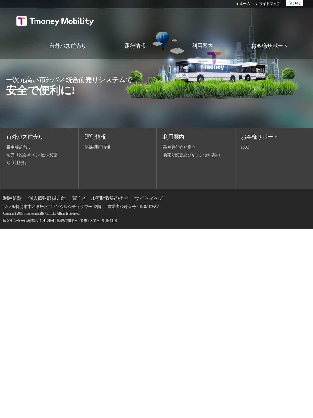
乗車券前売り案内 (179, 147)
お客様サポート (259, 137)
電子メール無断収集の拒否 (100, 198)
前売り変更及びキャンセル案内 (191, 155)
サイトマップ (269, 4)
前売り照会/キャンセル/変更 (31, 155)
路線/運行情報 (97, 147)
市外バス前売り (24, 137)
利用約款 (12, 198)
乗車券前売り (18, 147)
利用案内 (173, 137)
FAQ (245, 147)
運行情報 (95, 137)
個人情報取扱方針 (46, 198)
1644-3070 (47, 220)
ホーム (245, 4)
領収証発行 (16, 162)
